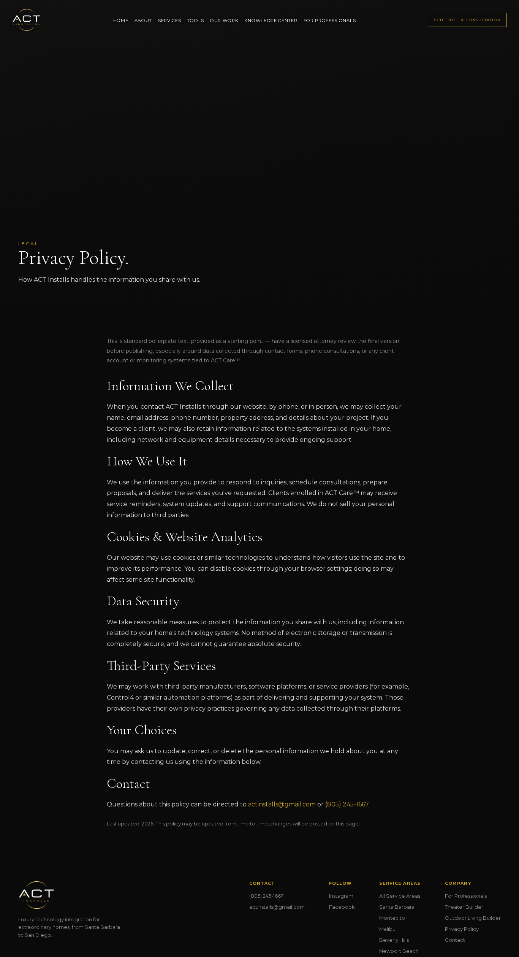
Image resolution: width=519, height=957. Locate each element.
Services (169, 20)
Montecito (392, 918)
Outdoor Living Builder (473, 918)
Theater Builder (464, 907)
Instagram (341, 896)
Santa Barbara (397, 907)
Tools (195, 20)
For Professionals (330, 20)
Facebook (342, 907)
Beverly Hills (394, 940)
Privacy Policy (462, 929)
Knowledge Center (270, 20)
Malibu (387, 929)
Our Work (224, 20)
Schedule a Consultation (467, 19)
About (143, 20)
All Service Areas (399, 896)
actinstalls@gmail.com (282, 804)
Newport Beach (399, 951)
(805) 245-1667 (347, 804)
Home (120, 20)
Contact (455, 940)
